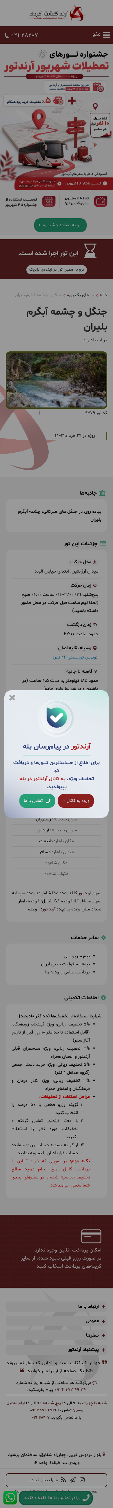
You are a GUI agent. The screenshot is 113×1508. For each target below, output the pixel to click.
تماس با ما (34, 801)
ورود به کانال (77, 801)
